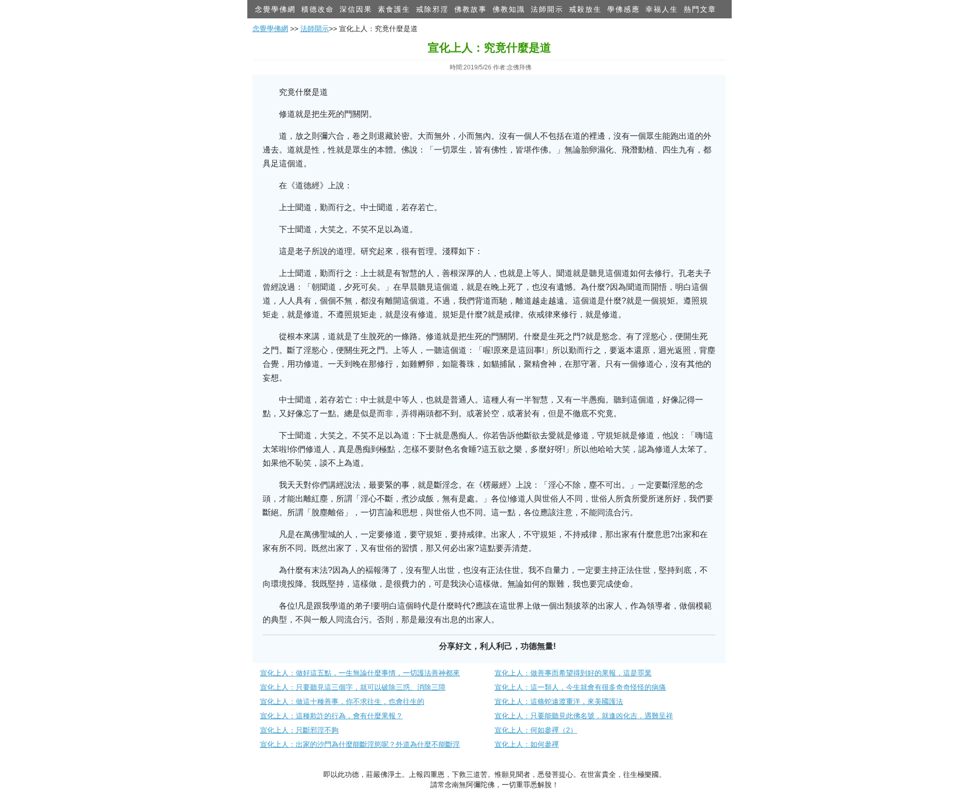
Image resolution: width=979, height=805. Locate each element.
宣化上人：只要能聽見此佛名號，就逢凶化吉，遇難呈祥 (584, 716)
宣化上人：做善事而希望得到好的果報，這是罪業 (573, 673)
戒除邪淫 (432, 9)
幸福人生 (662, 9)
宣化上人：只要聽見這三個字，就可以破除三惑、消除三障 (353, 687)
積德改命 (317, 9)
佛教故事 (470, 9)
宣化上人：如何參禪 (527, 744)
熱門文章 (700, 9)
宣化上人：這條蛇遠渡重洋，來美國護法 (559, 701)
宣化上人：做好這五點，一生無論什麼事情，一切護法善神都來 (360, 673)
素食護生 (394, 9)
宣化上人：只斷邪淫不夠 (299, 730)
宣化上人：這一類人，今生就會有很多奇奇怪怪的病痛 (580, 687)
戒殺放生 (585, 9)
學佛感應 (623, 9)
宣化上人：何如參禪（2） (536, 730)
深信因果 (356, 9)
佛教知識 (509, 9)
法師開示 (547, 9)
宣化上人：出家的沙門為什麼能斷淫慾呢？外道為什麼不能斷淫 (360, 744)
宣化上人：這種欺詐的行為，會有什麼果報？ (331, 716)
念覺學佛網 (275, 9)
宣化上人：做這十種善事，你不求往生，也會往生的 (342, 701)
